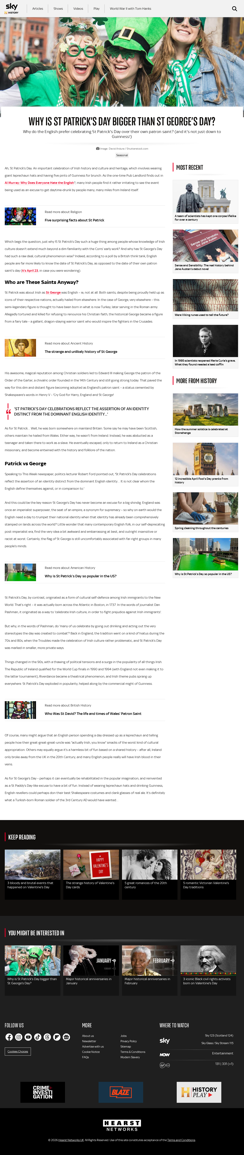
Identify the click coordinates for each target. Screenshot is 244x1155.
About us (88, 1036)
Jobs (123, 1036)
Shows (58, 8)
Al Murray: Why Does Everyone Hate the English (39, 183)
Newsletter (89, 1041)
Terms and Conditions (181, 1140)
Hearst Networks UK (71, 1140)
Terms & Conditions (132, 1052)
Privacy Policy (128, 1041)
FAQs (85, 1057)
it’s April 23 (30, 270)
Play (97, 8)
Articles (37, 8)
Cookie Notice (91, 1052)
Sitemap (125, 1046)
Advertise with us (93, 1046)
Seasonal (122, 155)
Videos (78, 8)
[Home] (11, 8)
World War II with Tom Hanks (130, 8)
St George (53, 292)
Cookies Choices (18, 1051)
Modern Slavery (130, 1057)
